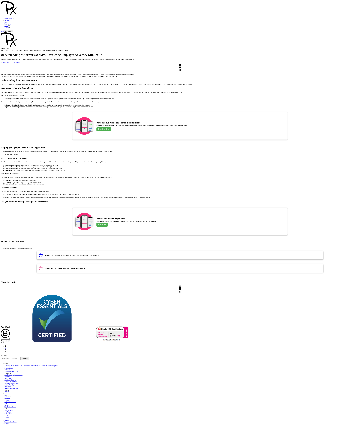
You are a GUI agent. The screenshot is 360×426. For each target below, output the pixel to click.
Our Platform (8, 19)
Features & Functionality (11, 388)
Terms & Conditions (10, 422)
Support (6, 20)
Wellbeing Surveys (10, 380)
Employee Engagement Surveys (13, 375)
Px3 (5, 22)
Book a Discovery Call (11, 371)
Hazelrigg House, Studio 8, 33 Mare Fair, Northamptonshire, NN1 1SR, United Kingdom (31, 366)
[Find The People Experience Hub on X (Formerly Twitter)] (5, 348)
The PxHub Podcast (10, 407)
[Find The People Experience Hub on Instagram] (5, 352)
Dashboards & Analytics (11, 383)
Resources (7, 24)
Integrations (7, 386)
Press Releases (8, 405)
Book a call (102, 225)
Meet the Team (8, 410)
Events (6, 400)
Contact (6, 28)
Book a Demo (8, 31)
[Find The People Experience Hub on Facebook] (5, 350)
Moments (7, 376)
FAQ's (6, 403)
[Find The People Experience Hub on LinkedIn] (5, 346)
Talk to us (7, 370)
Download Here (103, 129)
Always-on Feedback (10, 381)
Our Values (7, 412)
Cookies (6, 423)
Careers (6, 417)
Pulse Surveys (8, 378)
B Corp (6, 415)
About (6, 26)
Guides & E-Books (10, 402)
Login (2, 31)
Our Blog (7, 398)
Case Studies (8, 413)
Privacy (6, 420)
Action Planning (9, 385)
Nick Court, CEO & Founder (11, 62)
